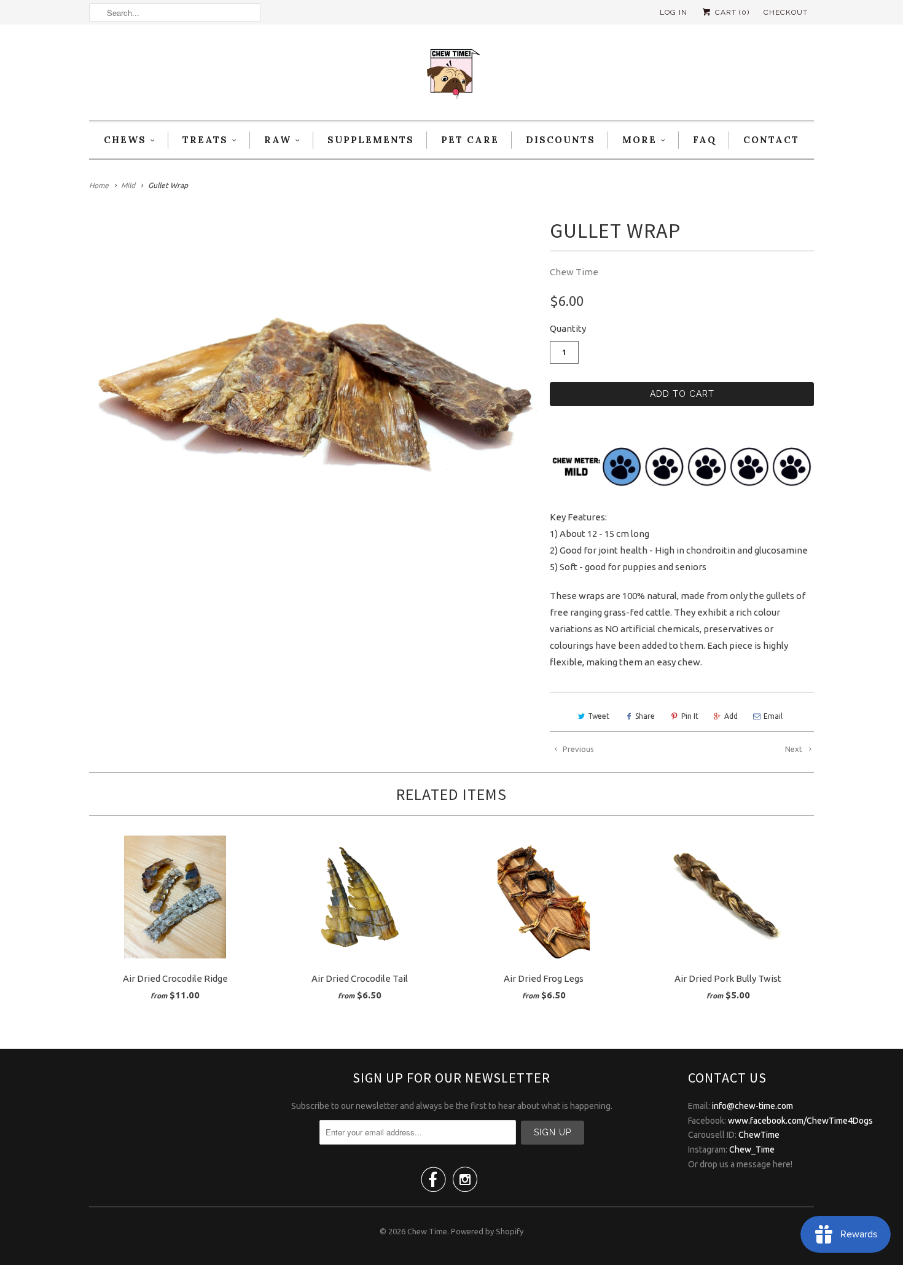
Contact (771, 140)
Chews (125, 140)
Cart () (731, 12)
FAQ (704, 140)
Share (645, 716)
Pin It (689, 716)
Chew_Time (752, 1149)
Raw (277, 140)
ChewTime (759, 1135)
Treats (205, 140)
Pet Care (470, 140)
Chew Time (574, 272)
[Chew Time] (451, 75)
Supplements (370, 140)
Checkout (786, 12)
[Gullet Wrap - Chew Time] (313, 383)
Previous (577, 749)
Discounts (560, 140)
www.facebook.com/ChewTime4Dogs (800, 1121)
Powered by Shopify (487, 1231)
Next (794, 749)
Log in (673, 12)
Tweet (598, 716)
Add (731, 716)
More (639, 140)
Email (773, 716)
